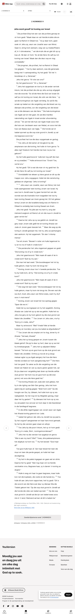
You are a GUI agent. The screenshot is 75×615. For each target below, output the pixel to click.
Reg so (68, 594)
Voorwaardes (19, 598)
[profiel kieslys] (69, 4)
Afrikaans (17, 523)
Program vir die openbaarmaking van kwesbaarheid (17, 601)
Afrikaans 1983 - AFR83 (28, 523)
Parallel (59, 11)
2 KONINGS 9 (6, 11)
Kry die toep (53, 4)
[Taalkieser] (62, 4)
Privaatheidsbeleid (7, 598)
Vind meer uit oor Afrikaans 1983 (24, 508)
